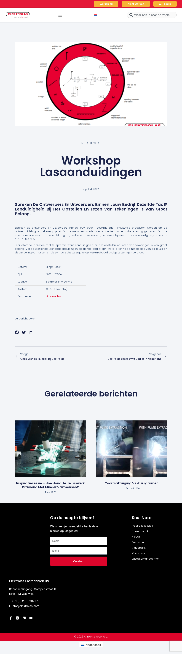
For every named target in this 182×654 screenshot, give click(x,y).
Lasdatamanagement (146, 558)
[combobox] (152, 15)
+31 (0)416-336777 (25, 601)
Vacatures (138, 553)
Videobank (139, 547)
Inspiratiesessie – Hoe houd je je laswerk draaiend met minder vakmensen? (50, 485)
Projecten (138, 542)
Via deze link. (54, 296)
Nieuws (136, 536)
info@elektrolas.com (25, 606)
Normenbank (140, 531)
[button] (60, 15)
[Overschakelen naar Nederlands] (95, 15)
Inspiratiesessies (142, 525)
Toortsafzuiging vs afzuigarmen (132, 483)
